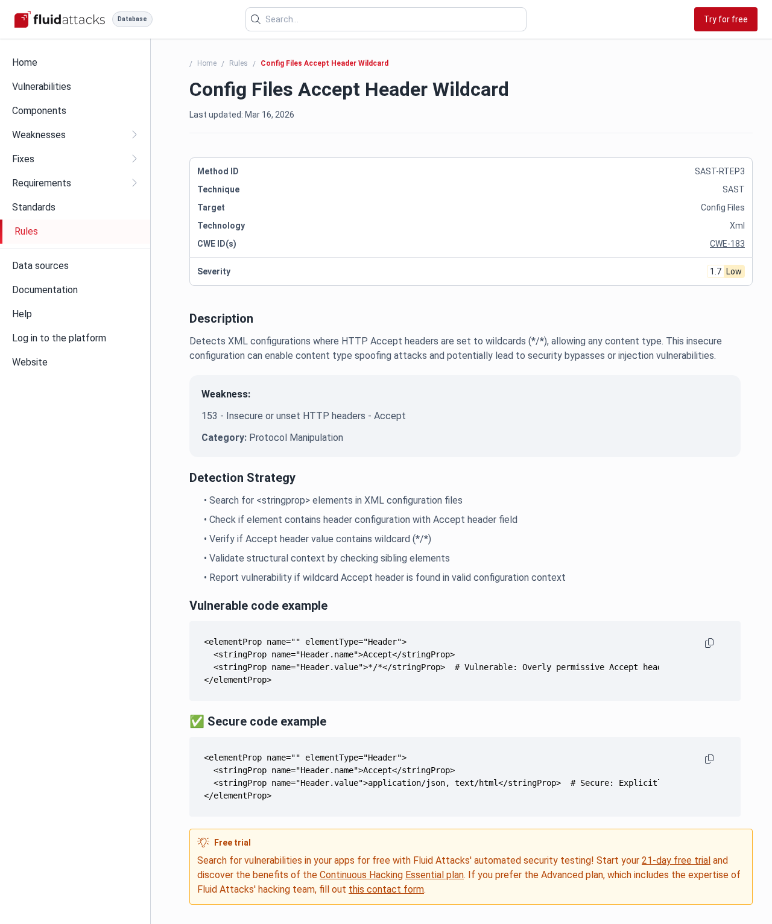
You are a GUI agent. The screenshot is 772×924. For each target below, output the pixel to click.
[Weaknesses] (75, 135)
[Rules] (76, 232)
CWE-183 (727, 243)
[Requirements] (75, 183)
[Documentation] (75, 290)
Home (207, 63)
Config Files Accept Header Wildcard (324, 63)
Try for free (726, 19)
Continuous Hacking (361, 875)
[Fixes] (75, 159)
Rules (238, 63)
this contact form (386, 889)
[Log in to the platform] (75, 338)
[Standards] (75, 207)
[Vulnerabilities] (75, 87)
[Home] (75, 63)
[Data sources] (75, 266)
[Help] (75, 314)
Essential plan (434, 875)
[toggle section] (134, 134)
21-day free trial (676, 860)
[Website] (75, 362)
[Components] (75, 111)
